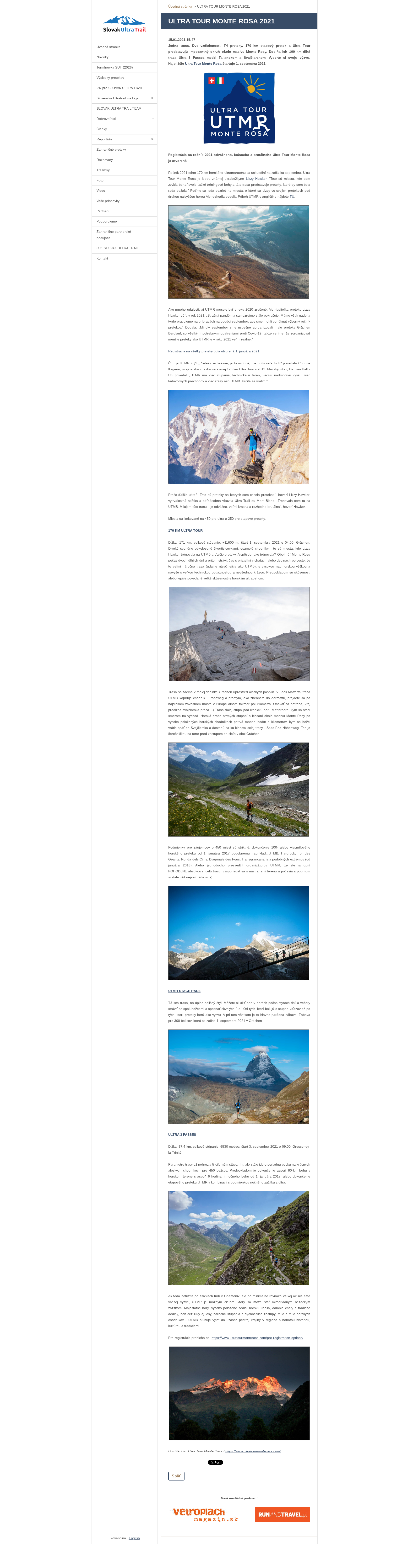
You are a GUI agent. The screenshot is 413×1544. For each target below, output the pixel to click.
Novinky (103, 57)
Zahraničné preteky (111, 149)
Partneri (103, 211)
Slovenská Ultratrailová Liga (118, 98)
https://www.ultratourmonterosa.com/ (253, 1451)
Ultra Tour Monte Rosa (203, 63)
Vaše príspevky (108, 201)
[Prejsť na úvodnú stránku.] (124, 18)
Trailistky (103, 170)
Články (102, 129)
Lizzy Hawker (256, 178)
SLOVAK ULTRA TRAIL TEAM (119, 108)
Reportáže (104, 139)
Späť (176, 1476)
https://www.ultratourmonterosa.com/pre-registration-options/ (257, 1338)
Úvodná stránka (108, 47)
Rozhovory (105, 160)
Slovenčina (117, 1538)
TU (292, 196)
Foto (100, 180)
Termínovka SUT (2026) (115, 67)
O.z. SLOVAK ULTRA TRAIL (118, 248)
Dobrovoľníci (106, 119)
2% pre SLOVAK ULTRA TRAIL (120, 88)
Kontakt (102, 258)
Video (101, 190)
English (134, 1538)
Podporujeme (107, 221)
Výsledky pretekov (110, 78)
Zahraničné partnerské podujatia (114, 235)
